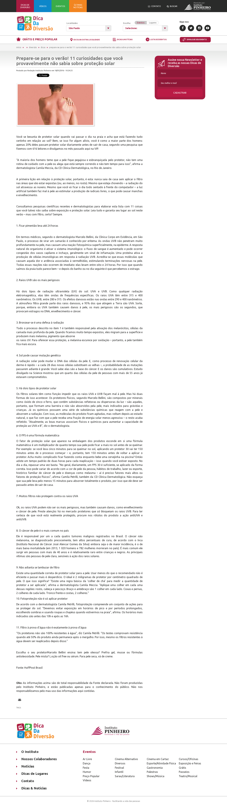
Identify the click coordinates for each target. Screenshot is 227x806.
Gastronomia (155, 767)
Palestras (152, 771)
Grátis (182, 767)
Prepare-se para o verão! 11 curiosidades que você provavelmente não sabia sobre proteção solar (95, 47)
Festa (86, 767)
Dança (86, 763)
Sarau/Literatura (125, 776)
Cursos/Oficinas (188, 759)
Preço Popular (91, 776)
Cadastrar (179, 92)
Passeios (184, 771)
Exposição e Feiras (190, 763)
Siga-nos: (184, 22)
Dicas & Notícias (125, 40)
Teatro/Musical (188, 776)
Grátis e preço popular (39, 39)
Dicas (43, 47)
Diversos (120, 763)
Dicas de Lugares (34, 773)
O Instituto (30, 752)
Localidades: (72, 23)
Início (18, 47)
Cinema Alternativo (126, 759)
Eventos (140, 23)
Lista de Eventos (158, 39)
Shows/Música (155, 776)
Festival (119, 767)
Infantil (119, 771)
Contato (27, 781)
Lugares (152, 23)
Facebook (182, 28)
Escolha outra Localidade (86, 40)
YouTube (207, 28)
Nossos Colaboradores (39, 759)
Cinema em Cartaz (158, 759)
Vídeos (87, 780)
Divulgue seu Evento (197, 39)
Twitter (191, 28)
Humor (87, 771)
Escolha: (139, 23)
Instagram (199, 28)
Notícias (27, 766)
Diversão (33, 47)
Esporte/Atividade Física (161, 763)
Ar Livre (87, 759)
